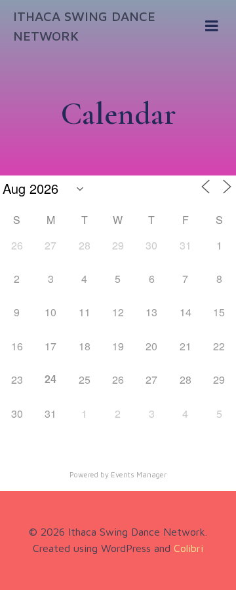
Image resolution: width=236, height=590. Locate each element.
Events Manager (139, 474)
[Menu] (212, 26)
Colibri (188, 548)
